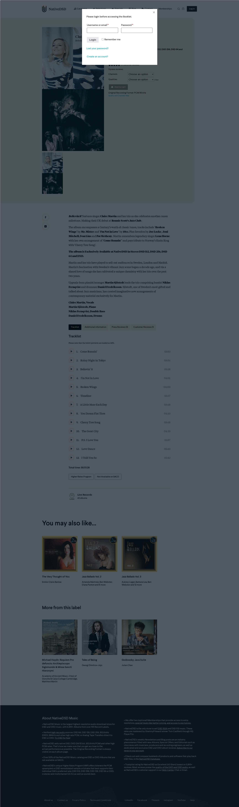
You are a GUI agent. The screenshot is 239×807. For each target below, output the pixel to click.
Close (154, 12)
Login (92, 39)
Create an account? (97, 56)
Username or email (97, 25)
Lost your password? (97, 48)
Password (127, 25)
